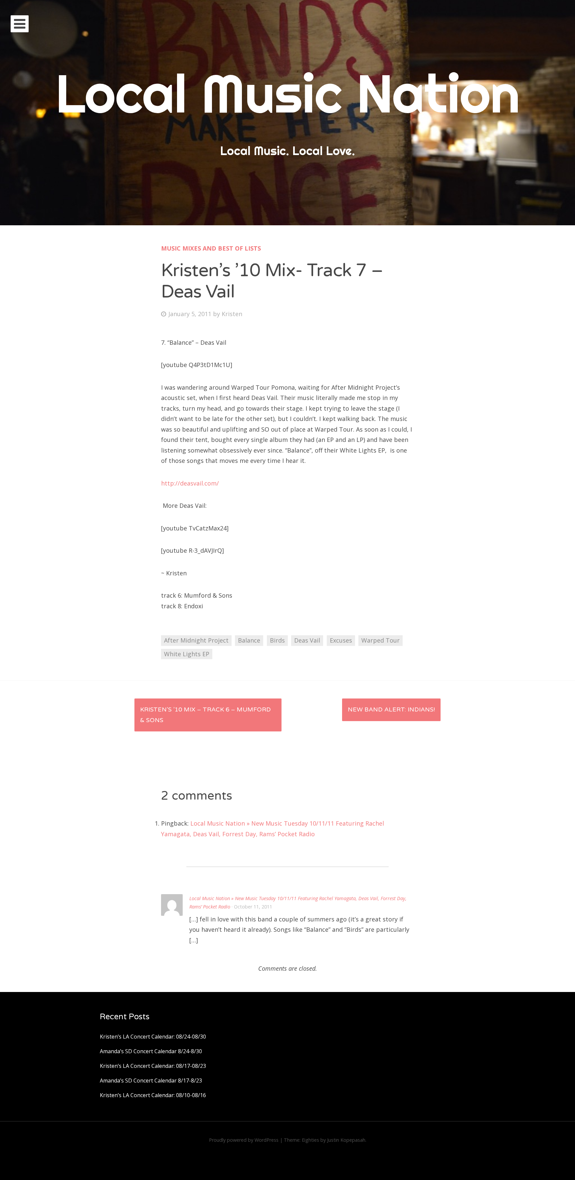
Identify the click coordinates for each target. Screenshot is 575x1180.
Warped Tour (380, 640)
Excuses (341, 640)
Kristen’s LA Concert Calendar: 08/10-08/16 (153, 1095)
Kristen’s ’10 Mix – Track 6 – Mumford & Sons (205, 715)
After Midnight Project (196, 640)
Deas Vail (307, 640)
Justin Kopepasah (346, 1140)
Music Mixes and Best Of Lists (211, 248)
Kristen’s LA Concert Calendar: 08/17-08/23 (153, 1066)
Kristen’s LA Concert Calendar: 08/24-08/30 (153, 1036)
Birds (277, 640)
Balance (249, 640)
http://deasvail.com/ (190, 483)
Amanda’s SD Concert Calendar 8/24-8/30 (151, 1051)
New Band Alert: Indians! (391, 709)
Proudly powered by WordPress (244, 1140)
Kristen (232, 314)
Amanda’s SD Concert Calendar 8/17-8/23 (151, 1080)
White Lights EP (186, 654)
